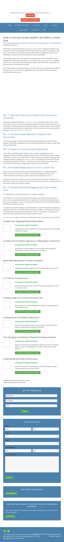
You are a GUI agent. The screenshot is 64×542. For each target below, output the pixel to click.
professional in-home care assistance (20, 130)
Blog (12, 380)
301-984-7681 (11, 493)
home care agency (30, 159)
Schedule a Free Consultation (30, 20)
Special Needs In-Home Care (17, 382)
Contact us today (8, 217)
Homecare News (20, 380)
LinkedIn (8, 531)
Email (7, 440)
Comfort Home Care (32, 5)
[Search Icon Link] (44, 30)
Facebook (4, 531)
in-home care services (31, 122)
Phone (7, 433)
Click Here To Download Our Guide (27, 235)
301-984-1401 (30, 15)
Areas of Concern (11, 455)
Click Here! (10, 516)
